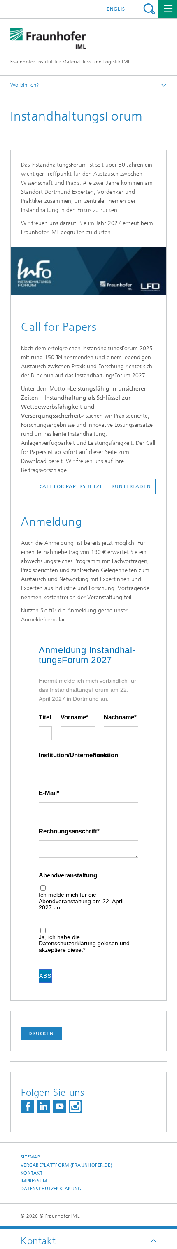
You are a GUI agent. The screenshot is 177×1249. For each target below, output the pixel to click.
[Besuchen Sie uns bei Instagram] (75, 1106)
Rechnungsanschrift (68, 831)
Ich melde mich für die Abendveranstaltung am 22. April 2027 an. (81, 901)
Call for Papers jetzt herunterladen (95, 486)
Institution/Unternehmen (61, 755)
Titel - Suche (149, 9)
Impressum (34, 1181)
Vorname (73, 717)
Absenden (45, 975)
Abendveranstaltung (68, 875)
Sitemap (30, 1157)
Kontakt (31, 1173)
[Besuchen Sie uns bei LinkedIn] (43, 1106)
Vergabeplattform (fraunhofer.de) (66, 1165)
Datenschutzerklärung (67, 943)
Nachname (119, 717)
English (118, 9)
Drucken (41, 1033)
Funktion (105, 755)
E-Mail (48, 793)
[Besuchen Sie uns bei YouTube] (59, 1106)
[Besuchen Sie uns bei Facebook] (27, 1106)
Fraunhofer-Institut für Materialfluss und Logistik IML (70, 62)
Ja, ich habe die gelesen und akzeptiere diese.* (84, 943)
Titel (45, 717)
